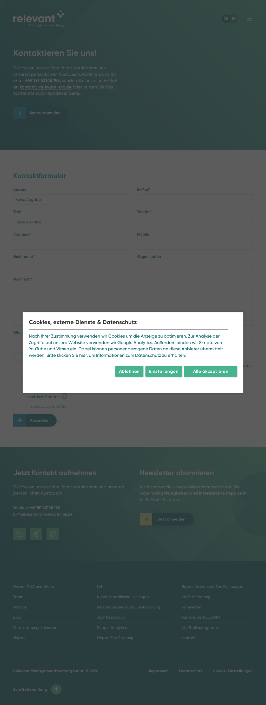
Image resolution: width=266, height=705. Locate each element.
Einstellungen (164, 371)
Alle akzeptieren (210, 371)
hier (83, 355)
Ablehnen (129, 371)
